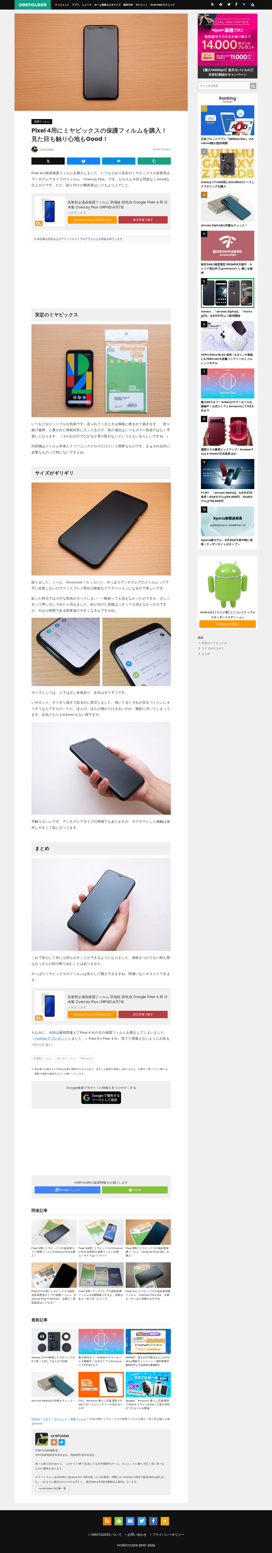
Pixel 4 (87, 1058)
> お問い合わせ (136, 1534)
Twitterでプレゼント (51, 1038)
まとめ (206, 654)
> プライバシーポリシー (167, 1534)
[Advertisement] (101, 274)
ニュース (87, 4)
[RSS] (212, 5)
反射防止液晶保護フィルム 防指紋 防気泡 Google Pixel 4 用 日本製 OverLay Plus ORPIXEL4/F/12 (118, 204)
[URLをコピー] (154, 161)
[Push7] (244, 5)
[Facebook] (236, 5)
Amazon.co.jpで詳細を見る (92, 220)
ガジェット (142, 4)
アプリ (75, 4)
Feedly (137, 1190)
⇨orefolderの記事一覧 (52, 1488)
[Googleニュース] (130, 1521)
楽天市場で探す (143, 220)
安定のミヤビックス (214, 643)
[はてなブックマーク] (118, 161)
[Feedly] (220, 5)
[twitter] (228, 5)
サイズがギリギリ (213, 648)
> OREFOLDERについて (105, 1534)
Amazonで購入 (227, 624)
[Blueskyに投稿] (83, 161)
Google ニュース (70, 1190)
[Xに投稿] (48, 161)
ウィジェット (62, 4)
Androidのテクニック (162, 4)
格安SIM (128, 4)
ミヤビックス (67, 1058)
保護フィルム (42, 121)
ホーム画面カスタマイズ (107, 4)
